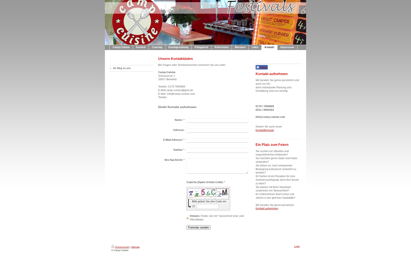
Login (297, 246)
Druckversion (122, 247)
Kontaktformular (265, 130)
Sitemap (135, 247)
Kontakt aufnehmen (267, 208)
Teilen (263, 67)
